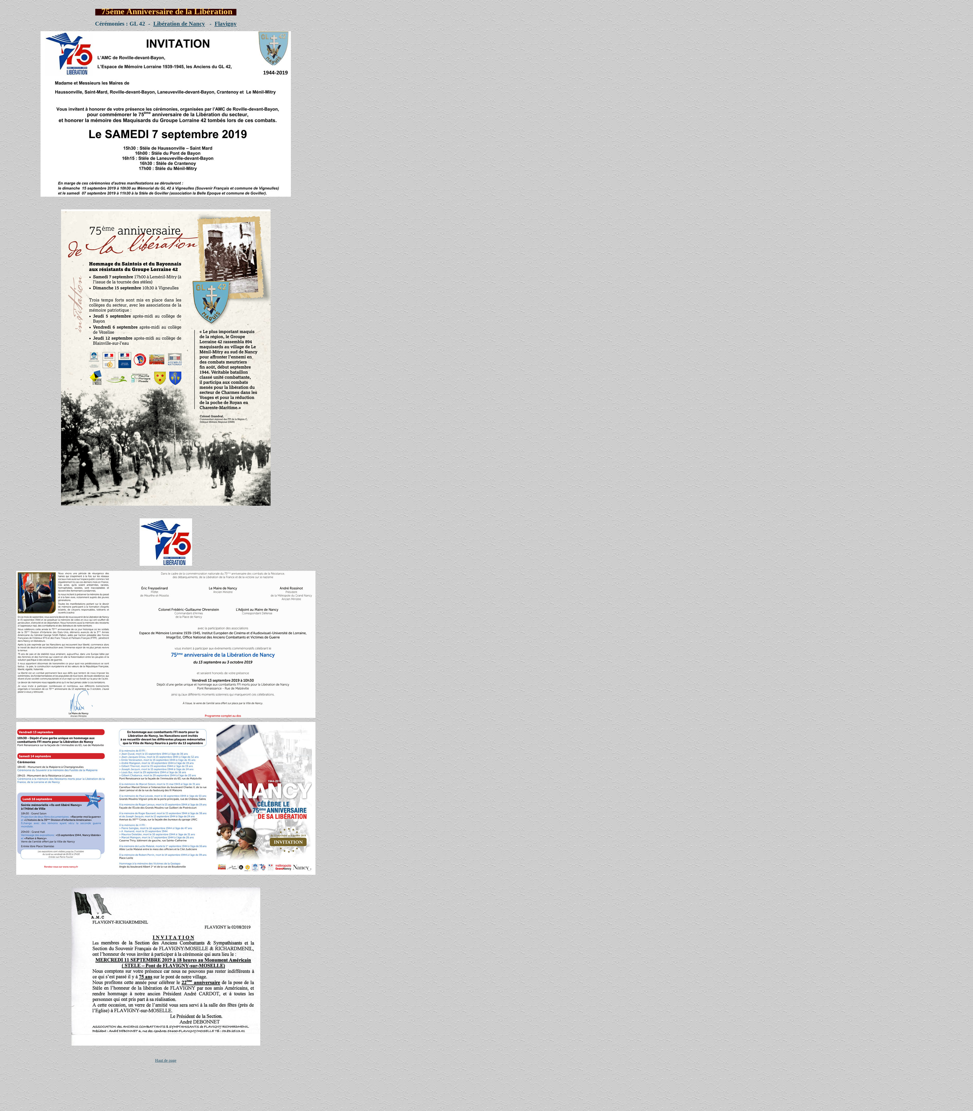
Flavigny (226, 23)
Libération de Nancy (179, 23)
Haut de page (165, 1060)
